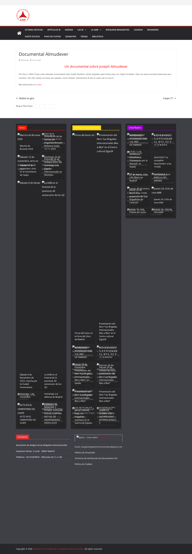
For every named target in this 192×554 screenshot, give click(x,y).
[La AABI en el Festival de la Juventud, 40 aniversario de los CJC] (53, 286)
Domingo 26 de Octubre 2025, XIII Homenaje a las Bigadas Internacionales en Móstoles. (53, 167)
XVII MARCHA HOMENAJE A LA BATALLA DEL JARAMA (162, 176)
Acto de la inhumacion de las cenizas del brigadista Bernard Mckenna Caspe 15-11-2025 (53, 141)
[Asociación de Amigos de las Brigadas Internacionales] (19, 33)
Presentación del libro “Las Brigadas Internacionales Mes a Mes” (84, 396)
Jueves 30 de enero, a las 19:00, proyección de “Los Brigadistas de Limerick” (138, 196)
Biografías (153, 29)
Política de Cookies (83, 464)
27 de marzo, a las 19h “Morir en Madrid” (138, 177)
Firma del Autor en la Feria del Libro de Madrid (84, 336)
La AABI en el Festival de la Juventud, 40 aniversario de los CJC (52, 381)
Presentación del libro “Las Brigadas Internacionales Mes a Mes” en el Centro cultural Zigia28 (108, 331)
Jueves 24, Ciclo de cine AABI (163, 201)
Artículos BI (53, 29)
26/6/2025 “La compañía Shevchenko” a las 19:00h (162, 162)
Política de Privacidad (85, 452)
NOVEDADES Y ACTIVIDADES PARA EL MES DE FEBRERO (83, 352)
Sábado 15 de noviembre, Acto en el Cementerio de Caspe (28, 170)
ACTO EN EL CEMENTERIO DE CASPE (28, 419)
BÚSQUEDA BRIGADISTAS (117, 29)
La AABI (94, 29)
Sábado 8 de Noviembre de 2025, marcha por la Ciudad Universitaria (28, 381)
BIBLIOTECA (97, 36)
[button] (84, 30)
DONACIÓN (70, 36)
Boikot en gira (26, 98)
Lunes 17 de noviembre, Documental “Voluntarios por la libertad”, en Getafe (138, 159)
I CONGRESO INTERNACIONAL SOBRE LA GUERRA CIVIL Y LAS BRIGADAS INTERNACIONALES (107, 413)
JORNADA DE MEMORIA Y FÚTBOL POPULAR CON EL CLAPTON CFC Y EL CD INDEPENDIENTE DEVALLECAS (53, 413)
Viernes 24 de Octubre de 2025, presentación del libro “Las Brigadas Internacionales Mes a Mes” (108, 375)
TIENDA (84, 36)
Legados (138, 29)
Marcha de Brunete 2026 (26, 147)
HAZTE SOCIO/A (32, 36)
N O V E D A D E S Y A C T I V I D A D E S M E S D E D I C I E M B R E (108, 352)
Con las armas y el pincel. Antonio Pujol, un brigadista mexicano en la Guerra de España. (83, 415)
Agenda (69, 29)
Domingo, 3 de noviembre (27, 395)
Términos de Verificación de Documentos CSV (96, 458)
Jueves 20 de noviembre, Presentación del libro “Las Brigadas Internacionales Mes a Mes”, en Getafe (84, 373)
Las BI (80, 29)
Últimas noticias (34, 29)
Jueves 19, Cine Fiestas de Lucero (137, 211)
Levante (38, 85)
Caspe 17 (168, 98)
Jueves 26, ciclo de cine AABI (163, 211)
